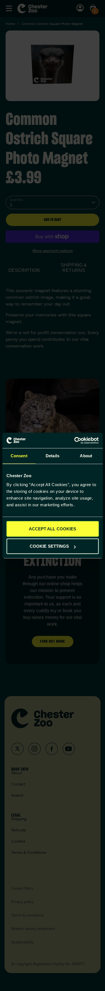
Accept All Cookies (52, 528)
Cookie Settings (49, 546)
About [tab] (86, 455)
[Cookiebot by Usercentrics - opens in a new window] (75, 440)
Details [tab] (52, 455)
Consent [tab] (19, 455)
